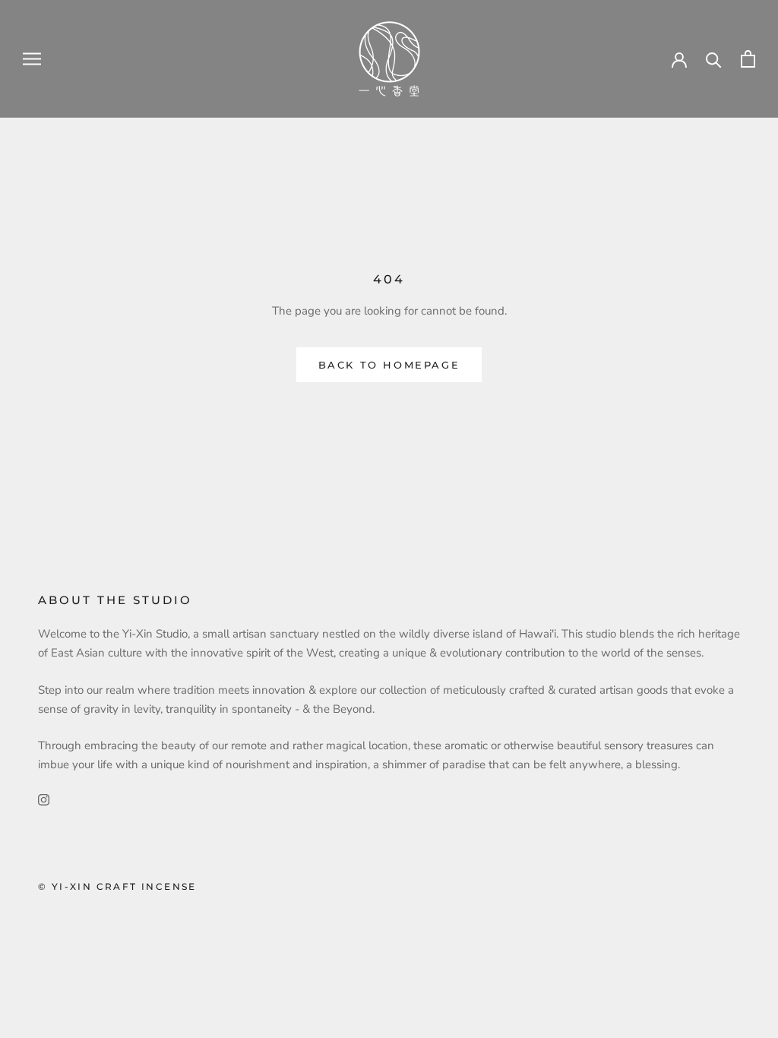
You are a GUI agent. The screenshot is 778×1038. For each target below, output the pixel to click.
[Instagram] (43, 799)
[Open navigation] (32, 58)
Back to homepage (389, 365)
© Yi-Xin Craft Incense (117, 886)
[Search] (714, 59)
